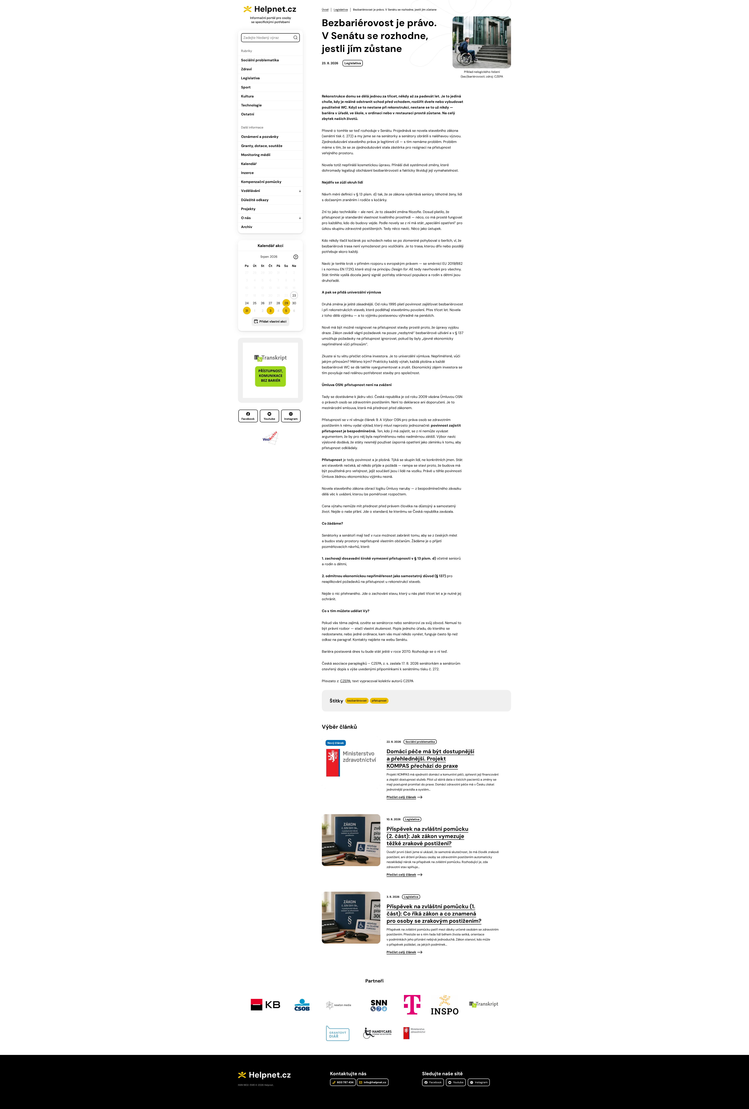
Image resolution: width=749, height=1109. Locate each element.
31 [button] (246, 311)
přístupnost (379, 700)
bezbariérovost (357, 700)
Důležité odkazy (255, 200)
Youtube (269, 419)
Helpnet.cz (275, 9)
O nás (246, 218)
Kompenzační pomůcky (261, 181)
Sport (246, 87)
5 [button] (286, 311)
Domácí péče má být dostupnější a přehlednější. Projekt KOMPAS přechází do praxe (430, 758)
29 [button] (286, 303)
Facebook (248, 419)
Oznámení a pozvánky (260, 136)
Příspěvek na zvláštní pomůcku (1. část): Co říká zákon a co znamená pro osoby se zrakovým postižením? (434, 913)
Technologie (251, 105)
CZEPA (345, 681)
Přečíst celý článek (401, 797)
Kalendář (248, 163)
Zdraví (246, 69)
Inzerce (247, 172)
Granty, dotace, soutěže (261, 146)
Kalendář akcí (270, 245)
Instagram (291, 419)
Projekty (248, 209)
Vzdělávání (250, 190)
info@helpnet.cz (374, 1082)
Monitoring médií (255, 154)
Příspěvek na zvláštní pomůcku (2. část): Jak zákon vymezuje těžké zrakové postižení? (427, 836)
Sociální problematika (260, 60)
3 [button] (270, 311)
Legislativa (250, 78)
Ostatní (247, 114)
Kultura (247, 96)
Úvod (325, 9)
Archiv (246, 227)
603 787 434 (344, 1082)
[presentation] (351, 763)
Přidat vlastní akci (272, 321)
